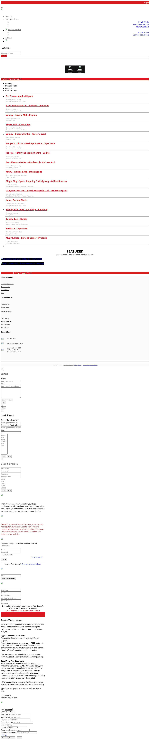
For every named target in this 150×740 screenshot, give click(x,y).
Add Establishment (6, 321)
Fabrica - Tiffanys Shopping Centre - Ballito (28, 152)
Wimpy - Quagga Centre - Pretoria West (26, 134)
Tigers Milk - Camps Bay (18, 124)
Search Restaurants (141, 24)
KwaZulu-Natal (11, 86)
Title (2, 709)
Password (5, 730)
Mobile (3, 725)
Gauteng (8, 83)
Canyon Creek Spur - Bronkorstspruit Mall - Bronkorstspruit (36, 190)
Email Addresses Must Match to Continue (23, 611)
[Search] (77, 40)
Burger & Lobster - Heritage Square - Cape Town (30, 143)
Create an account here (31, 564)
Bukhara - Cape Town (16, 228)
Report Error (4, 327)
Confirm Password (8, 732)
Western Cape (11, 90)
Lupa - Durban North (16, 200)
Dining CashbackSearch (70, 70)
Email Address (7, 722)
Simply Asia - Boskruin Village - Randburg (27, 209)
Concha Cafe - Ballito (16, 219)
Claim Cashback (142, 27)
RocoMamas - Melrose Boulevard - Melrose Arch (30, 162)
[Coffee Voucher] (22, 263)
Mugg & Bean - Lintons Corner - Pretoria (26, 237)
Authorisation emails (7, 284)
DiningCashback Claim (79, 70)
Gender (4, 712)
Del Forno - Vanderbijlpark (19, 96)
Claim (2, 293)
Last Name (5, 717)
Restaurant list (5, 287)
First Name (5, 714)
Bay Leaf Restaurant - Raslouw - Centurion (27, 105)
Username (5, 719)
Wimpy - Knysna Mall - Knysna (21, 115)
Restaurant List (5, 307)
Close (3, 403)
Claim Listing (5, 318)
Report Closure (5, 324)
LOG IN (4, 735)
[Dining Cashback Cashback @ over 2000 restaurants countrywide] (21, 259)
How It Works (143, 22)
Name (3, 378)
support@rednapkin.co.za (15, 343)
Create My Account (8, 738)
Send (9, 456)
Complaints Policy (68, 365)
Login (146, 2)
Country (4, 727)
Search (4, 56)
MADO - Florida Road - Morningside (24, 171)
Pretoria (8, 88)
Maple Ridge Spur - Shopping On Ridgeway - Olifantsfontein (36, 181)
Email (3, 383)
